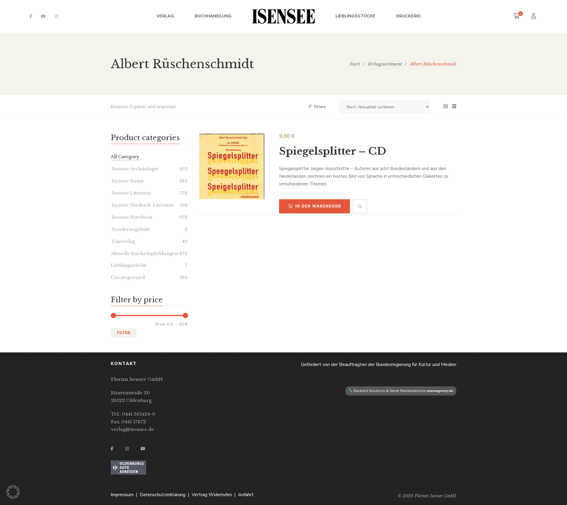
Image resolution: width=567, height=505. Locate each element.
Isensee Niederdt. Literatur (142, 205)
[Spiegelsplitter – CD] (231, 166)
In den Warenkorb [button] (318, 206)
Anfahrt (246, 494)
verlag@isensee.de (132, 429)
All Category (125, 156)
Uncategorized (128, 277)
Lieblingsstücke (128, 265)
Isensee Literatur (131, 193)
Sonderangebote (130, 229)
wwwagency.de (440, 390)
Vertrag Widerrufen (212, 494)
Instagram (56, 16)
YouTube (43, 16)
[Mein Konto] (534, 16)
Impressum (122, 494)
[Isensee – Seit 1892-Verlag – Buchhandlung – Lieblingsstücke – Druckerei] (283, 16)
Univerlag (123, 241)
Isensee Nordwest (131, 217)
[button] (13, 492)
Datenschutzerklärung (162, 494)
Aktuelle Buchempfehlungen (144, 253)
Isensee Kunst (127, 181)
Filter (123, 333)
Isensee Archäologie (134, 168)
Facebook (31, 16)
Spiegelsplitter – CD (332, 151)
